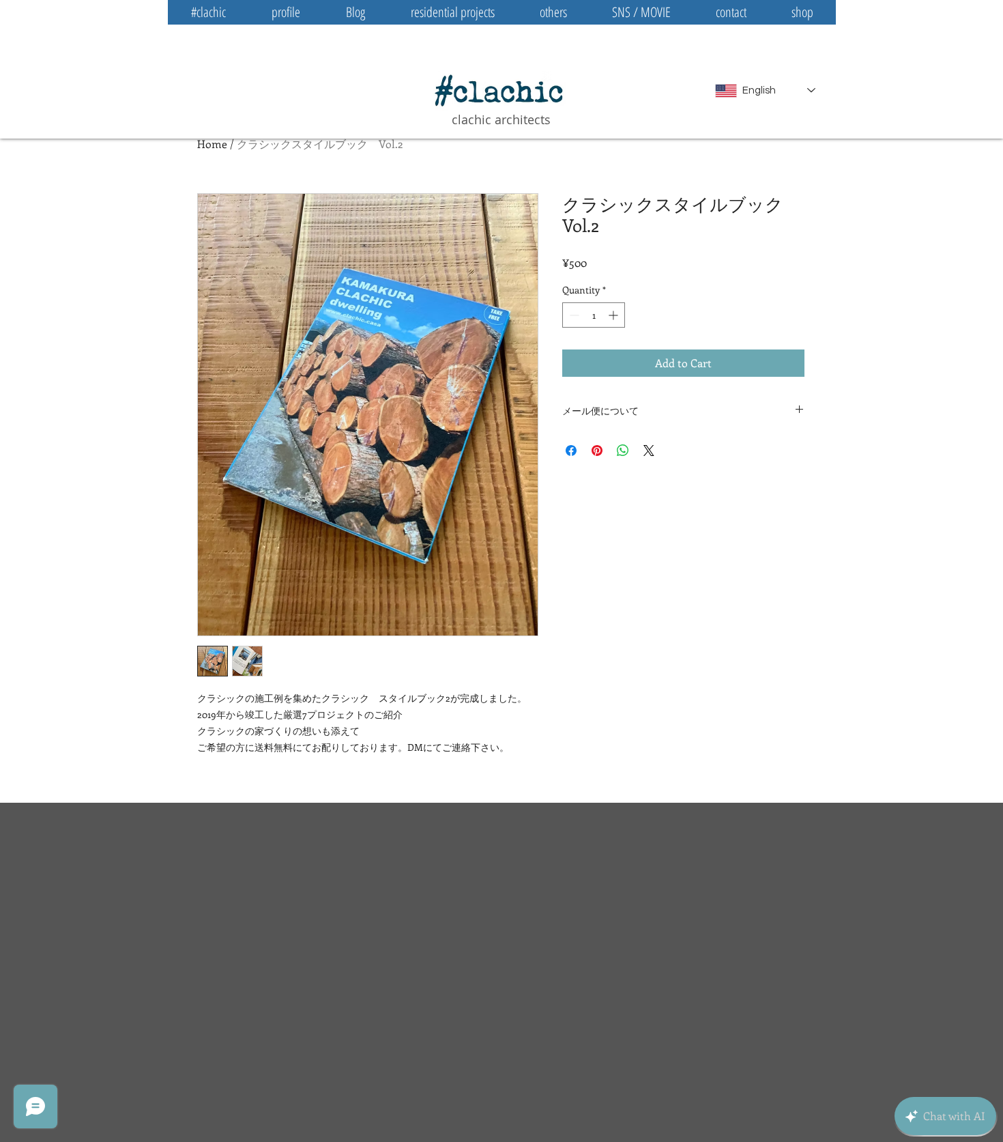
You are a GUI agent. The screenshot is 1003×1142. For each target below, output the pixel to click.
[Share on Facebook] (571, 450)
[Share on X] (649, 450)
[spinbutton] (593, 315)
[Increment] (614, 315)
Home (212, 144)
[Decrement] (572, 315)
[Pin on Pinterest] (597, 450)
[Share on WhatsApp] (623, 450)
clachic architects (501, 119)
